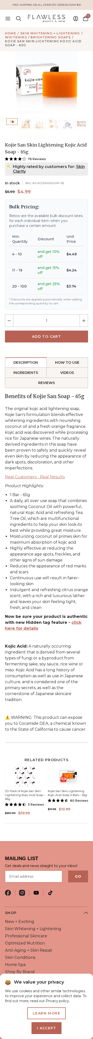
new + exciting (19, 921)
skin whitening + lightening (50, 33)
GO (78, 876)
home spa (15, 964)
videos (67, 372)
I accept (46, 1028)
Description (25, 362)
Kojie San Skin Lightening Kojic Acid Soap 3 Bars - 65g (67, 793)
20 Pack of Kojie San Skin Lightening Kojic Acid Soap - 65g (25, 795)
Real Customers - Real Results (35, 477)
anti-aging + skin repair (29, 950)
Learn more (46, 1013)
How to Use (67, 362)
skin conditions (20, 957)
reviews (46, 383)
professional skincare (26, 936)
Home (10, 33)
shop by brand (20, 971)
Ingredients (25, 372)
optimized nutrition (25, 943)
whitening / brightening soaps (38, 37)
